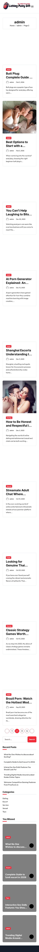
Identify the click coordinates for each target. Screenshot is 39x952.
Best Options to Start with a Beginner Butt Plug (19, 145)
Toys (4, 812)
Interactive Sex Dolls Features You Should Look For (17, 768)
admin (12, 82)
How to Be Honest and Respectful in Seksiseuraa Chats (19, 425)
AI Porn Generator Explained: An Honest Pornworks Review (19, 284)
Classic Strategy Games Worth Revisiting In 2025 (19, 633)
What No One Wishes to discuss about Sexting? (19, 755)
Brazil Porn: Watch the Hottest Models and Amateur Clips (19, 702)
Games (9, 626)
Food (8, 557)
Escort (5, 802)
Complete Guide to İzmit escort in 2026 (19, 762)
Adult (8, 69)
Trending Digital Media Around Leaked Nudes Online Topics (19, 776)
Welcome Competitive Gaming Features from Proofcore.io (20, 783)
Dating (9, 418)
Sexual (9, 486)
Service (6, 805)
